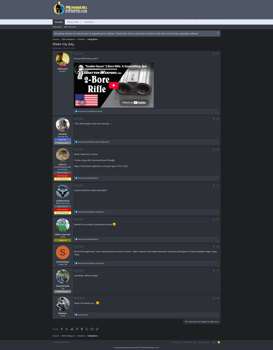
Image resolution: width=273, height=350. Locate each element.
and (90, 111)
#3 (218, 149)
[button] (80, 22)
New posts (57, 26)
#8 (218, 298)
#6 (218, 246)
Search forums (70, 26)
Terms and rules (189, 342)
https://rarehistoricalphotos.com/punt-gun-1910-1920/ (101, 166)
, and (93, 142)
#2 (218, 119)
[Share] (214, 53)
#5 (218, 219)
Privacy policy (204, 342)
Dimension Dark (62, 342)
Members (89, 21)
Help (214, 342)
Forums (59, 21)
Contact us (176, 342)
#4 (218, 185)
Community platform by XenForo (136, 347)
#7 (218, 270)
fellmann (58, 48)
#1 (218, 53)
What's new (72, 21)
